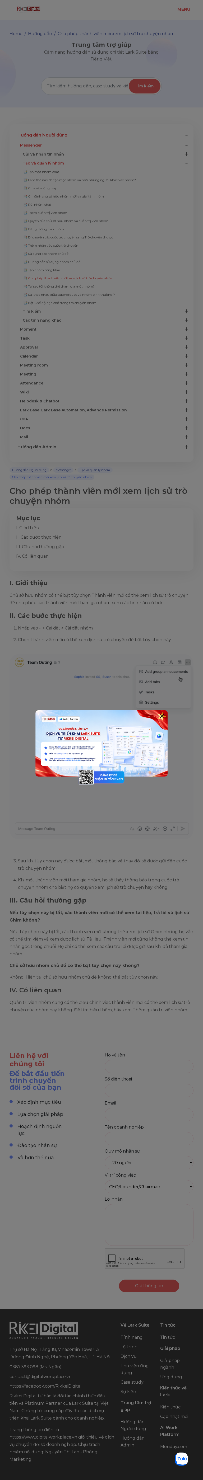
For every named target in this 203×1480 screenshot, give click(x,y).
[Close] (162, 716)
